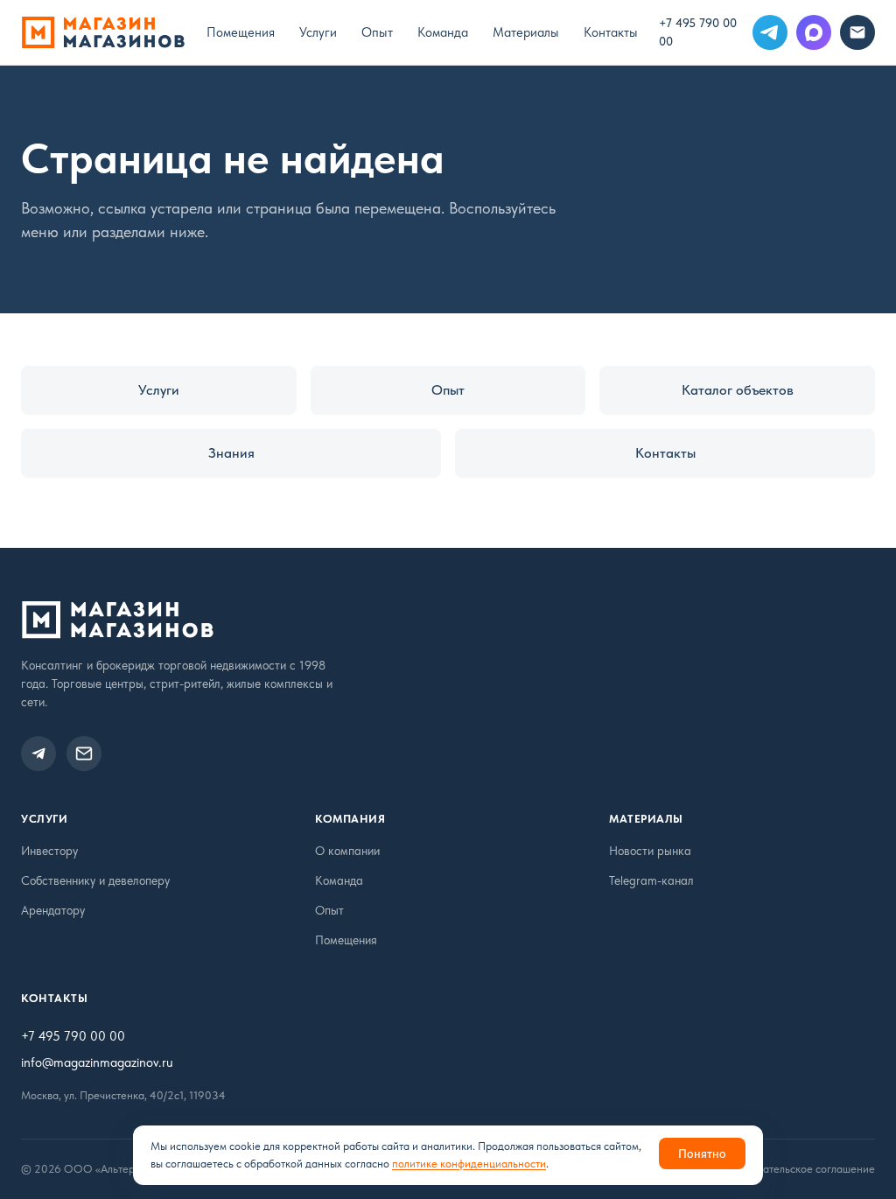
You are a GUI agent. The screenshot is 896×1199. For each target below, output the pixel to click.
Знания (231, 453)
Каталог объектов (738, 390)
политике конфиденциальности (469, 1163)
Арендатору (53, 910)
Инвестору (49, 851)
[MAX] (813, 32)
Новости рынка (650, 851)
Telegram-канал (651, 880)
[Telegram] (770, 32)
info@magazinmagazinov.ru (97, 1062)
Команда (442, 32)
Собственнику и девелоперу (95, 880)
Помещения (240, 32)
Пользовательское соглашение (799, 1168)
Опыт (377, 32)
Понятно (702, 1153)
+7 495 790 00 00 (698, 32)
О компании (347, 851)
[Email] (857, 32)
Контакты (611, 32)
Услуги (318, 32)
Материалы (526, 32)
